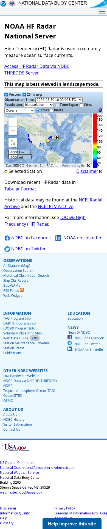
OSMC (8, 400)
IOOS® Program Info (19, 328)
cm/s (45, 110)
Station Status (13, 348)
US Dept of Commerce (17, 462)
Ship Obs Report (15, 280)
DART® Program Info (19, 323)
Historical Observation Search (26, 275)
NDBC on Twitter (28, 249)
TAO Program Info (17, 318)
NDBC (8, 385)
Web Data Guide (15, 338)
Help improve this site (72, 523)
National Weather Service (19, 472)
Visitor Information (17, 424)
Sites (88, 104)
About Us (10, 414)
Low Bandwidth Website (21, 375)
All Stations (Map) (16, 265)
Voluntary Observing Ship (22, 333)
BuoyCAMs (11, 285)
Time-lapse (69, 104)
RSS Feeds (11, 290)
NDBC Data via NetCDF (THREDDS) (30, 380)
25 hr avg (34, 94)
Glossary (6, 523)
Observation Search (18, 270)
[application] (48, 140)
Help (3, 518)
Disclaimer (87, 171)
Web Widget (12, 295)
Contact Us (11, 429)
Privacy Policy (64, 508)
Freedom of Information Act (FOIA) (80, 513)
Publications (12, 353)
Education (75, 318)
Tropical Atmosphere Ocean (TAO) (29, 390)
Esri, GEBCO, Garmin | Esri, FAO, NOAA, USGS (33, 166)
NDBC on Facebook (30, 238)
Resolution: (14, 104)
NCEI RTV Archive (55, 206)
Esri (83, 166)
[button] (13, 122)
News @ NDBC (78, 332)
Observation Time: (19, 99)
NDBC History (13, 419)
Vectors (15, 94)
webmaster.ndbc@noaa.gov (21, 492)
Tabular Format (20, 189)
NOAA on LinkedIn (81, 238)
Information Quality (15, 513)
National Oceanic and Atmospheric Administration (38, 467)
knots (58, 110)
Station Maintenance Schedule (26, 343)
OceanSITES (12, 395)
